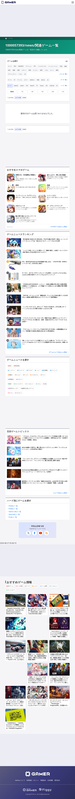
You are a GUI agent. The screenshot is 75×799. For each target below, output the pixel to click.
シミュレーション (53, 66)
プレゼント (19, 393)
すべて (10, 66)
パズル (46, 70)
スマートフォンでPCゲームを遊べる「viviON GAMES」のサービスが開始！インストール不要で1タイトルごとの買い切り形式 (59, 611)
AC (57, 85)
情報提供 (43, 780)
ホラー (26, 80)
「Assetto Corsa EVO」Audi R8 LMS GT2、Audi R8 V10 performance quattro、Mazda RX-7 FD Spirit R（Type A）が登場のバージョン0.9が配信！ (15, 612)
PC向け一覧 (13, 517)
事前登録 (17, 366)
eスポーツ (20, 379)
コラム (39, 384)
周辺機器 (45, 370)
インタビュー (30, 384)
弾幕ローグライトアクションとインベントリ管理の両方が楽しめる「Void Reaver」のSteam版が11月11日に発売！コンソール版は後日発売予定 (15, 634)
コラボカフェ (34, 375)
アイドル (19, 80)
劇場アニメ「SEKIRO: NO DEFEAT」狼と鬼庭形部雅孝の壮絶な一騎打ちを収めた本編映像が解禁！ (37, 656)
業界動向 (11, 379)
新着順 (24, 97)
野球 (30, 70)
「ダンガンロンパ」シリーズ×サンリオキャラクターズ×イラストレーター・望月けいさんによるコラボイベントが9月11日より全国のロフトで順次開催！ (37, 704)
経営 (9, 70)
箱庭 (65, 66)
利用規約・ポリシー (33, 780)
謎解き (10, 375)
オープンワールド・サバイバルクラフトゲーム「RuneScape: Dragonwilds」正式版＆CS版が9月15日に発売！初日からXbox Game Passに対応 (59, 704)
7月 (22, 91)
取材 (10, 384)
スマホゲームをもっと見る (58, 226)
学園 (38, 80)
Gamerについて (20, 780)
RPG (15, 66)
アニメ (43, 375)
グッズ (26, 375)
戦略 (14, 70)
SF (14, 80)
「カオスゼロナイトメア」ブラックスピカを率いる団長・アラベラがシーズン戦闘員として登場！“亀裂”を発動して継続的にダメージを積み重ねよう (59, 635)
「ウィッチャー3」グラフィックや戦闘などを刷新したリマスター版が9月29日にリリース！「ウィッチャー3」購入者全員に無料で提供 (59, 680)
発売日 (12, 91)
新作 (10, 366)
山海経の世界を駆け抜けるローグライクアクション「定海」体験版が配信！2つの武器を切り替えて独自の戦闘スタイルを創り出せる (59, 657)
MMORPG (21, 66)
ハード (37, 370)
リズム (20, 74)
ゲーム (11, 38)
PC (37, 85)
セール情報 (20, 586)
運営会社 (57, 780)
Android (52, 85)
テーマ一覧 (64, 80)
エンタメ (18, 375)
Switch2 (16, 85)
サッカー (35, 70)
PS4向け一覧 (13, 509)
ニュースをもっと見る (60, 493)
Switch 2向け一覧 (15, 512)
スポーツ (24, 70)
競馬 (41, 70)
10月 (52, 91)
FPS (35, 66)
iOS (47, 85)
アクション (29, 66)
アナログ (30, 370)
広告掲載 (50, 780)
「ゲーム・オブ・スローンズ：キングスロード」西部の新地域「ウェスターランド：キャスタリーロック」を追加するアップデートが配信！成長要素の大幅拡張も (15, 704)
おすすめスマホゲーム (18, 169)
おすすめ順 (18, 97)
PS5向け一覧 (13, 506)
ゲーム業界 (44, 586)
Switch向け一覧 (14, 514)
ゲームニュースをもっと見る (58, 352)
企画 (45, 384)
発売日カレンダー (13, 388)
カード (52, 70)
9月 (42, 91)
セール (10, 393)
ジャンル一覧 (63, 74)
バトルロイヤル (42, 66)
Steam (42, 85)
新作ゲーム (10, 586)
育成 (61, 66)
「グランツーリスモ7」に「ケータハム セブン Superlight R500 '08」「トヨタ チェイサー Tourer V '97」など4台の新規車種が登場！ (15, 657)
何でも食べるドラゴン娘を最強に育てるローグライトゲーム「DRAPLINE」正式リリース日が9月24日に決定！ (37, 611)
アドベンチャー (12, 74)
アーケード (21, 370)
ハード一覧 (64, 85)
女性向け (32, 80)
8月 (32, 91)
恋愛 (18, 70)
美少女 (43, 80)
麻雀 (57, 70)
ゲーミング (54, 370)
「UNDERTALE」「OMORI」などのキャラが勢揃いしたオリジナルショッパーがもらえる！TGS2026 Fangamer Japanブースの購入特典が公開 (15, 727)
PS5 (27, 85)
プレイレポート (19, 384)
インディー (12, 370)
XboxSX (32, 85)
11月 (63, 91)
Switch (22, 85)
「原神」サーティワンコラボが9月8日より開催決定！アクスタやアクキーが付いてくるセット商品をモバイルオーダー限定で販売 (37, 680)
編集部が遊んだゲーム (28, 388)
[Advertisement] (37, 20)
